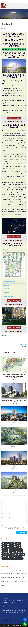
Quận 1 (4, 543)
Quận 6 (18, 545)
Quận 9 (18, 547)
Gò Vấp (22, 554)
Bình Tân (5, 552)
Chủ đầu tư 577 (14, 40)
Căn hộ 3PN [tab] (6, 292)
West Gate (14, 467)
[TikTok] (10, 621)
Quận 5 (11, 545)
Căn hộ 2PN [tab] (6, 289)
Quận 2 (11, 543)
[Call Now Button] (25, 624)
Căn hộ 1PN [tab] (6, 285)
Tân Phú (20, 552)
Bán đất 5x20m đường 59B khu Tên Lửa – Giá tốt (11, 570)
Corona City (14, 490)
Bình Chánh (19, 559)
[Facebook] (3, 621)
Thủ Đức (5, 556)
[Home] (3, 15)
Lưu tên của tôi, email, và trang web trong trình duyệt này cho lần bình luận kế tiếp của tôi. (13, 527)
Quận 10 (5, 550)
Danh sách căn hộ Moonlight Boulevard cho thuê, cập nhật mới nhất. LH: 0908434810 (14, 376)
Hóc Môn (19, 556)
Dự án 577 (6, 335)
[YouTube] (7, 621)
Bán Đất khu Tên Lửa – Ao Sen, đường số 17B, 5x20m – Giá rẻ (13, 581)
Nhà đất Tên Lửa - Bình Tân (8, 614)
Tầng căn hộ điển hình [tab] (9, 281)
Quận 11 (12, 550)
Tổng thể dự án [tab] (7, 250)
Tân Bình (12, 552)
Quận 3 (18, 543)
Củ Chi (11, 556)
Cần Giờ (11, 559)
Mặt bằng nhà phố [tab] (8, 296)
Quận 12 (20, 550)
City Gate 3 (23, 15)
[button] (3, 315)
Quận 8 (11, 547)
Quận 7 (4, 547)
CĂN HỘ (5, 28)
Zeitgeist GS (14, 446)
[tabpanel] (14, 266)
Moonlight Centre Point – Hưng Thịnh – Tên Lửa (14, 400)
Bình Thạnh (14, 554)
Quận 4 (4, 545)
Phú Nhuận (5, 554)
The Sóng (14, 422)
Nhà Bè (4, 559)
